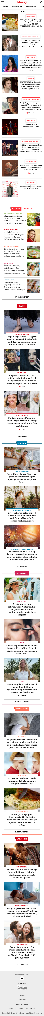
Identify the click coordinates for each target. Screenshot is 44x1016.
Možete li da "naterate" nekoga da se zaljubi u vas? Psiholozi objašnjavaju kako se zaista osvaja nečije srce (22, 873)
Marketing (22, 999)
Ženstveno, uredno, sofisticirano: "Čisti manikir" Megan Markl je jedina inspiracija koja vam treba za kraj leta (14, 269)
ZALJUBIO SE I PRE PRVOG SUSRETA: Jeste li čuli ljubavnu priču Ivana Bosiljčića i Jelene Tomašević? (30, 43)
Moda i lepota (17, 7)
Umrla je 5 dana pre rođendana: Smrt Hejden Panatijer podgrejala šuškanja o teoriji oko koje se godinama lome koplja (14, 235)
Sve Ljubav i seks (22, 965)
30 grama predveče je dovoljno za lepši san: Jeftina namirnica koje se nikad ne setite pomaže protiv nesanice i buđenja (22, 743)
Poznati (5, 7)
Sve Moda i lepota (22, 702)
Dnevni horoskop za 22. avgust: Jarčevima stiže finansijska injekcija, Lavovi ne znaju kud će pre (14, 286)
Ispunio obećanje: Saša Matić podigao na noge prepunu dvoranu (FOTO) (31, 167)
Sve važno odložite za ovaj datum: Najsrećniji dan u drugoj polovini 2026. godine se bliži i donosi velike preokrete (22, 555)
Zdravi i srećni (31, 7)
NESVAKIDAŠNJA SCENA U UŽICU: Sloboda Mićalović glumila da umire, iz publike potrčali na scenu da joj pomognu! (31, 64)
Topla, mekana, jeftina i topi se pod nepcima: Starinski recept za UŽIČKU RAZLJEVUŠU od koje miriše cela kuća (31, 23)
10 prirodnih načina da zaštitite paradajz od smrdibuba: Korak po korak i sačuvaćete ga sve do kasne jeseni (15, 219)
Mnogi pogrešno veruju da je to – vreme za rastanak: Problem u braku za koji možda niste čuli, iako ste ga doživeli (21, 912)
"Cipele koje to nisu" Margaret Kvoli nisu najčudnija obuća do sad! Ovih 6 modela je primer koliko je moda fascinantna (22, 340)
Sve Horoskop (22, 566)
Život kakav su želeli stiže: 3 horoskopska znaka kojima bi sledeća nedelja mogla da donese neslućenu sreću (22, 516)
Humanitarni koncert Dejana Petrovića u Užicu (31, 187)
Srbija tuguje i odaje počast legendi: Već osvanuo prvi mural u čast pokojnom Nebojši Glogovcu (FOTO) (30, 106)
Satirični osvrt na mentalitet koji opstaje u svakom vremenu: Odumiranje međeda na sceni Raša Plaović (30, 148)
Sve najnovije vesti (22, 297)
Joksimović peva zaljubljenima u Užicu (30, 125)
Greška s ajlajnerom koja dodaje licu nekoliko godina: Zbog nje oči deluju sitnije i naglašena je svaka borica (22, 649)
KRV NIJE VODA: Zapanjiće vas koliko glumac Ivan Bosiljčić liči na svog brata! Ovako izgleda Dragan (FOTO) (30, 85)
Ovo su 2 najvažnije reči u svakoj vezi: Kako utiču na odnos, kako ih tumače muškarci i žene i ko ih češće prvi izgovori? (22, 952)
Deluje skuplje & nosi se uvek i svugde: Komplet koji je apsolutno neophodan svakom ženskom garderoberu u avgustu (22, 689)
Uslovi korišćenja (22, 1004)
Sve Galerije (22, 436)
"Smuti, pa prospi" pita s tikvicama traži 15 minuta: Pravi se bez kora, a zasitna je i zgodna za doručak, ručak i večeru (22, 819)
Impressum (22, 995)
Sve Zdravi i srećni (22, 832)
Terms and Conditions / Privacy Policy (22, 1008)
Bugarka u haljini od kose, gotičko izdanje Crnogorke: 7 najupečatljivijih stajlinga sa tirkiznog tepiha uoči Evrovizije (21, 379)
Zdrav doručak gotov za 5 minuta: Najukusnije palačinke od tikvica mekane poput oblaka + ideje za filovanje (14, 252)
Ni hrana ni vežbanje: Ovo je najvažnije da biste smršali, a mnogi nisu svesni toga (22, 781)
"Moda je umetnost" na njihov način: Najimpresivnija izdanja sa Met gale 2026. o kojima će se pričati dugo (22, 422)
